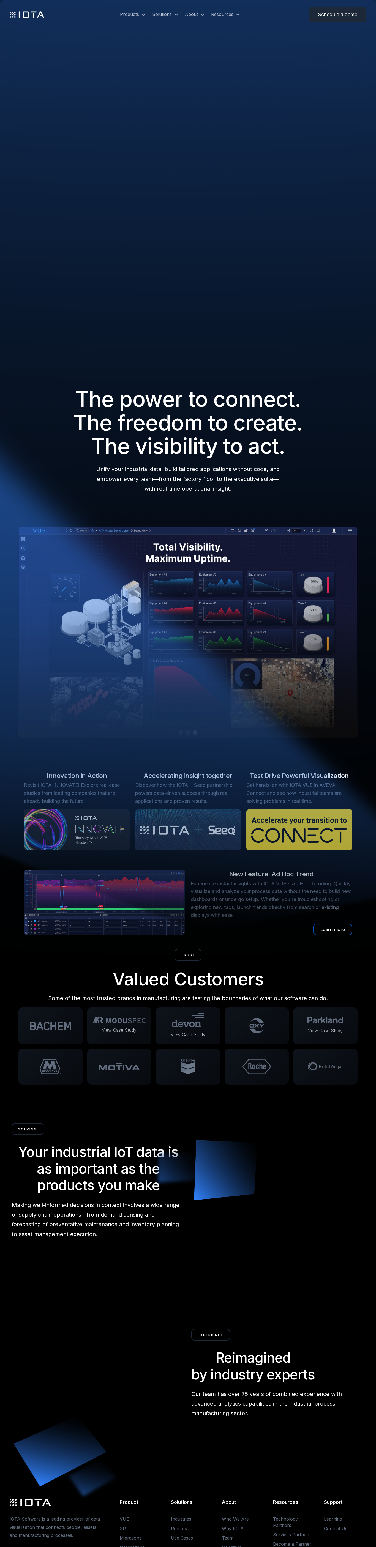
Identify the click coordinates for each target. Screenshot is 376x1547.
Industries (181, 1519)
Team (227, 1538)
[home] (27, 15)
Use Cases (182, 1538)
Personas (181, 1528)
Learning (333, 1519)
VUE (124, 1519)
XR (123, 1528)
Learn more (332, 929)
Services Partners (291, 1534)
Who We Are (235, 1519)
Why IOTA (233, 1528)
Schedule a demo (338, 14)
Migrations (130, 1538)
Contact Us (335, 1528)
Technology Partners (285, 1522)
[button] (129, 14)
